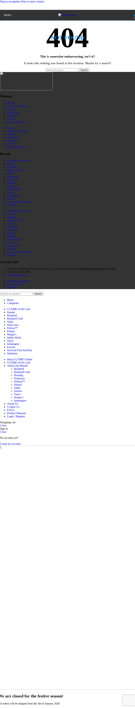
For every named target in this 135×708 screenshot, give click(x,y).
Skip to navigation (10, 1)
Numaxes (19, 378)
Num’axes (12, 176)
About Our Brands (17, 106)
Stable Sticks (14, 189)
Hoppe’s (11, 185)
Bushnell (12, 166)
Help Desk (13, 112)
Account (12, 115)
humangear (13, 195)
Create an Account (10, 443)
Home (10, 102)
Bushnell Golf (15, 170)
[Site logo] (67, 15)
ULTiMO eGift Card (18, 160)
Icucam (11, 198)
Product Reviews (16, 121)
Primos (11, 182)
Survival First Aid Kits (19, 201)
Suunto (11, 163)
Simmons (12, 204)
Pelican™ (12, 179)
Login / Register (16, 416)
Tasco (10, 192)
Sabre (10, 173)
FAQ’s (10, 118)
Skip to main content (32, 1)
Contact (11, 109)
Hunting (18, 375)
